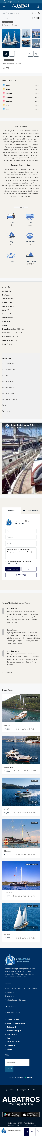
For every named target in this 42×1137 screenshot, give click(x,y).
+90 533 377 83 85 (13, 1012)
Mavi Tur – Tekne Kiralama (15, 1023)
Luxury (10, 22)
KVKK (20, 1123)
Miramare (7, 725)
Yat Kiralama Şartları (13, 1126)
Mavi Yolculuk (11, 1027)
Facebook (11, 1090)
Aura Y (6, 809)
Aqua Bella (8, 893)
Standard (34, 697)
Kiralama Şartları (12, 1034)
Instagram (22, 1090)
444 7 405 (16, 2)
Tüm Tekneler (19, 524)
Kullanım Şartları (13, 564)
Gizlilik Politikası (29, 1123)
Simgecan (7, 851)
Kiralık (4, 22)
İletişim (9, 1049)
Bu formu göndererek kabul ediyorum (19, 563)
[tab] (6, 54)
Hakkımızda (10, 1045)
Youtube (33, 1090)
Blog (8, 1038)
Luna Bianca (8, 767)
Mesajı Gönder (12, 569)
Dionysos (7, 934)
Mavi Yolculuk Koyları (13, 1031)
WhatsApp (22, 575)
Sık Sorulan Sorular (13, 1042)
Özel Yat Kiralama (12, 1020)
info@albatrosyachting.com (16, 1000)
